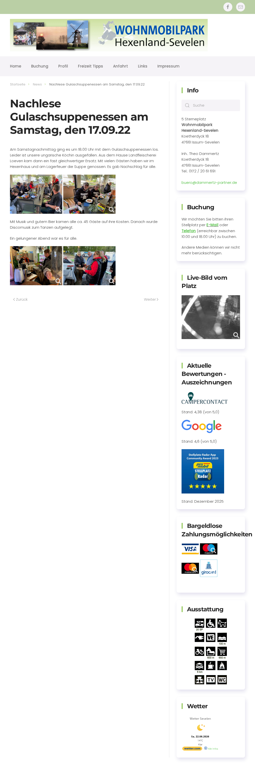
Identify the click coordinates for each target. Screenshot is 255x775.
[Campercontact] (205, 397)
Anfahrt (120, 66)
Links (142, 66)
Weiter (150, 299)
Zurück (22, 299)
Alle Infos (212, 748)
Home (15, 66)
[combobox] (211, 105)
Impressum (168, 66)
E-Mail (212, 224)
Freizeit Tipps (90, 66)
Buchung (39, 66)
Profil (63, 66)
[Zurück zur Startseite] (109, 35)
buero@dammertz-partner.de (209, 182)
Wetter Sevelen (200, 718)
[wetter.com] (192, 749)
